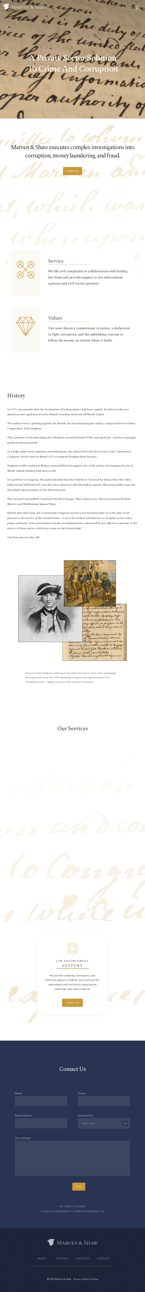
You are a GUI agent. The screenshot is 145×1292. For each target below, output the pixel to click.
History (62, 1258)
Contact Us (72, 813)
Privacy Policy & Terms (85, 1279)
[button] (137, 7)
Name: (18, 1093)
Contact (103, 1258)
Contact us (72, 171)
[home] (68, 7)
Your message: (23, 1138)
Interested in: (86, 1115)
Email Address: (23, 1115)
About (42, 1258)
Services (82, 1258)
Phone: (82, 1093)
